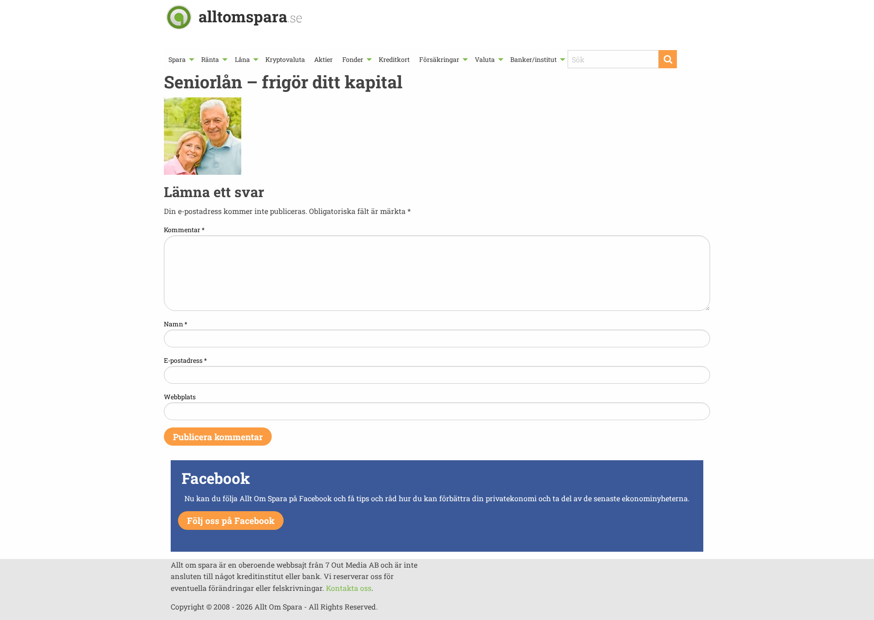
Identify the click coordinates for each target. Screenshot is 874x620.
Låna (242, 59)
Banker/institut (533, 59)
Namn (176, 324)
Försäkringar (439, 59)
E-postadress (185, 360)
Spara (177, 59)
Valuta (485, 59)
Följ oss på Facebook (230, 520)
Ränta (210, 59)
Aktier (323, 59)
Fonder (352, 59)
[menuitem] (180, 59)
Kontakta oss (348, 588)
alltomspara (250, 16)
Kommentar (184, 229)
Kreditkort (394, 59)
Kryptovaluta (285, 59)
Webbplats (180, 396)
